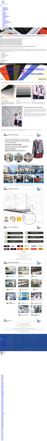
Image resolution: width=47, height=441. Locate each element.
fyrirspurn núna (2, 350)
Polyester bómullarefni (5, 8)
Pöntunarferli (4, 24)
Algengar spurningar (5, 25)
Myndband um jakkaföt (5, 16)
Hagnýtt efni (4, 18)
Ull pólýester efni (3, 343)
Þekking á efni (4, 12)
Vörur (5, 38)
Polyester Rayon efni (5, 7)
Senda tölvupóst (2, 354)
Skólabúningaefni (5, 17)
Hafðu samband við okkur (4, 26)
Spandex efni (4, 10)
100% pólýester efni (5, 9)
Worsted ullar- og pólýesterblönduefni (7, 22)
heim (3, 38)
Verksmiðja (4, 15)
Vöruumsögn (4, 13)
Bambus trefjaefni (5, 21)
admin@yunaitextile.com (4, 336)
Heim (2, 6)
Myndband (2, 14)
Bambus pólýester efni (4, 345)
